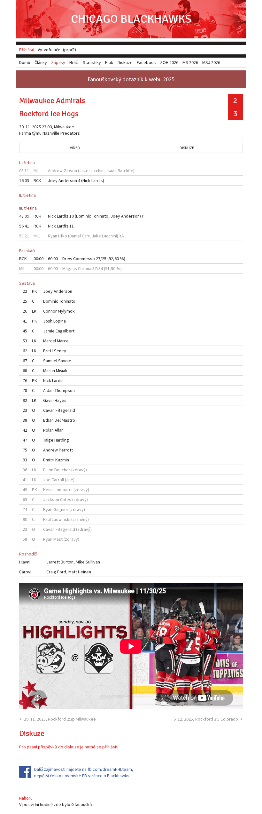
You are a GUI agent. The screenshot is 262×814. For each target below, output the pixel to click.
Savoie (64, 360)
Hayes (60, 400)
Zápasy (58, 62)
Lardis (97, 180)
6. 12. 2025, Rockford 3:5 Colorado (205, 719)
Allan (59, 430)
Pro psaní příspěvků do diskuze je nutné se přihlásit (68, 747)
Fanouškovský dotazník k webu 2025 (131, 79)
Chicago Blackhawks (131, 19)
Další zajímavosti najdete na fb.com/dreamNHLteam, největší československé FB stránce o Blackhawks (83, 772)
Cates (65, 499)
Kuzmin (62, 460)
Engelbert (65, 331)
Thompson (65, 390)
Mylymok (66, 311)
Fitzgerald (65, 410)
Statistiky (92, 62)
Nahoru (26, 798)
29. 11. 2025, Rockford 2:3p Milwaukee (60, 719)
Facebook (146, 62)
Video (75, 147)
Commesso (84, 258)
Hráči (74, 62)
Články (41, 62)
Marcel (63, 341)
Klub (109, 62)
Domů (24, 62)
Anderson (67, 180)
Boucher (62, 470)
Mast (58, 539)
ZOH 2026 (169, 62)
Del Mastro (65, 420)
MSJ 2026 (211, 62)
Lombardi (64, 489)
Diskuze (187, 147)
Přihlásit (27, 49)
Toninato (100, 216)
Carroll (57, 480)
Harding (61, 440)
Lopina (59, 321)
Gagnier (60, 509)
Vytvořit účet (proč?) (57, 49)
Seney (60, 351)
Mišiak (61, 370)
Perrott (66, 450)
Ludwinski (61, 519)
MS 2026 (190, 62)
